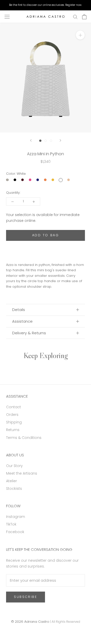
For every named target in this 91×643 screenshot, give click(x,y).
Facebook (15, 532)
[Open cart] (84, 16)
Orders (12, 414)
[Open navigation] (7, 17)
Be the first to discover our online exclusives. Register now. (45, 5)
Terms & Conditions (23, 437)
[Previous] (31, 140)
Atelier (11, 481)
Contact (13, 407)
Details (18, 309)
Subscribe (25, 596)
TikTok (11, 524)
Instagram (15, 516)
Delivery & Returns (29, 333)
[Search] (75, 16)
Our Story (14, 465)
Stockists (14, 488)
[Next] (60, 140)
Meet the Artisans (21, 473)
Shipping (14, 422)
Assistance (22, 321)
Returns (12, 429)
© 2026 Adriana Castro (30, 621)
